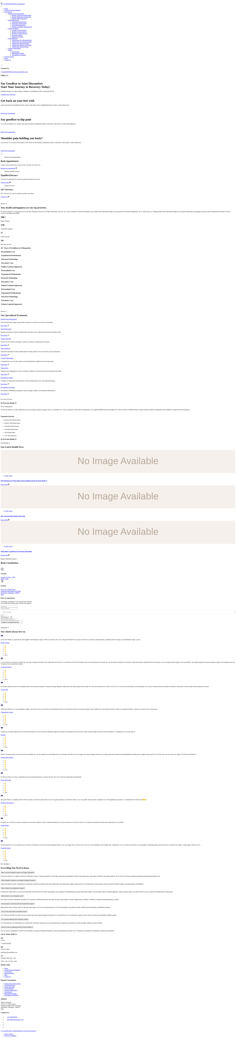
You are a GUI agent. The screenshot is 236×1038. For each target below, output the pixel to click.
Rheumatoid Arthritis (18, 53)
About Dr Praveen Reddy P (12, 10)
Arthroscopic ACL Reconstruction (22, 40)
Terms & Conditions (10, 1035)
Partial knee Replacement (19, 23)
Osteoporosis (15, 51)
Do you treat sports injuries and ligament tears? (14, 911)
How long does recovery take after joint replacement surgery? (17, 903)
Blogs (6, 58)
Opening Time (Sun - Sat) (8, 958)
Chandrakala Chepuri (7, 712)
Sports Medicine (13, 38)
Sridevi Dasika (5, 643)
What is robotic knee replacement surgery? (12, 888)
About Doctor (5, 182)
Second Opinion (9, 56)
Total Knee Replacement (19, 22)
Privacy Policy (8, 1034)
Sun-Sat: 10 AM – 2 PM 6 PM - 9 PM (8, 578)
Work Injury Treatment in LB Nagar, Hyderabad (16, 551)
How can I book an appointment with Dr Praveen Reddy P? (17, 927)
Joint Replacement (13, 20)
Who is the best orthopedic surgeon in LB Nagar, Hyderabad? (17, 872)
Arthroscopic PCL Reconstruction (22, 42)
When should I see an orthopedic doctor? (12, 896)
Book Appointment (19, 4)
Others (10, 50)
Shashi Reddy (5, 825)
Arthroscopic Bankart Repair (20, 47)
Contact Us (7, 60)
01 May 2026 (8, 475)
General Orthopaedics (14, 48)
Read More (4, 325)
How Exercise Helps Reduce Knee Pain (13, 516)
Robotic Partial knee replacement (21, 17)
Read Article (4, 484)
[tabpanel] (118, 901)
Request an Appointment (8, 168)
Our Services (8, 12)
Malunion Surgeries (17, 37)
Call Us (3, 940)
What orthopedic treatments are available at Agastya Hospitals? (18, 880)
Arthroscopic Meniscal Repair (20, 43)
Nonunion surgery (17, 35)
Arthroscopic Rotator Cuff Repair (21, 45)
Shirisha (3, 735)
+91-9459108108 (8, 4)
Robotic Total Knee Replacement (21, 15)
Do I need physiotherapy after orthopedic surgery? (14, 919)
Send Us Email (5, 949)
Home (6, 8)
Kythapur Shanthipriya (7, 803)
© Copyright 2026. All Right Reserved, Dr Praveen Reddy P (18, 1031)
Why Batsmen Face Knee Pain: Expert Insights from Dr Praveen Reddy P (24, 481)
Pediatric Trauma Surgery (19, 32)
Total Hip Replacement (18, 25)
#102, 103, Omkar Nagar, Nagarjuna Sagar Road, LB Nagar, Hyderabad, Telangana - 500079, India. (11, 592)
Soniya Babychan (6, 780)
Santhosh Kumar (6, 848)
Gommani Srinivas (6, 667)
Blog (5, 975)
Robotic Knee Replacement (16, 13)
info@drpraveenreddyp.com (19, 72)
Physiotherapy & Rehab (19, 55)
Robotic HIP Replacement (19, 18)
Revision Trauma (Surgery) (20, 33)
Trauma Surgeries (13, 28)
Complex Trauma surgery (19, 30)
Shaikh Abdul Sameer (7, 757)
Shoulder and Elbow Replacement (22, 27)
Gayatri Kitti (4, 689)
